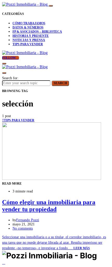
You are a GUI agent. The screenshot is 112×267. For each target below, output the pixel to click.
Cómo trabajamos (29, 23)
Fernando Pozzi (27, 220)
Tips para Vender (28, 44)
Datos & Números (28, 27)
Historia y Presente (31, 36)
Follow (9, 58)
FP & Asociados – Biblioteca (37, 31)
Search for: (10, 78)
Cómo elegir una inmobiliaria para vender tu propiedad (48, 206)
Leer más (81, 248)
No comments (23, 228)
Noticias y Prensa (29, 40)
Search (60, 83)
